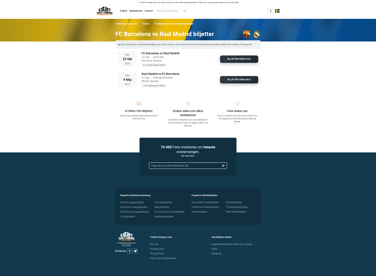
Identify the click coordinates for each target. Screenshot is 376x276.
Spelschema (135, 10)
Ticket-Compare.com (126, 23)
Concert (149, 10)
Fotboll (123, 10)
